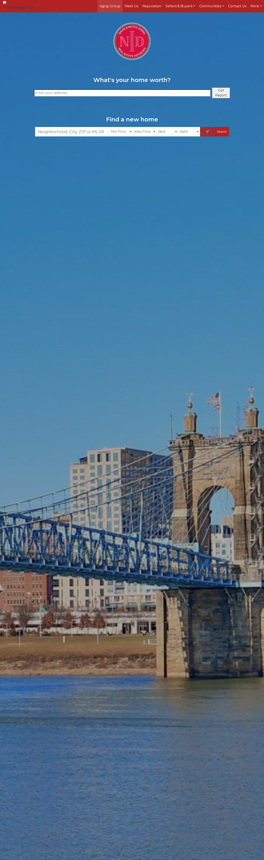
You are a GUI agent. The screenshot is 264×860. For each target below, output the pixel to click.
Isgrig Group (110, 6)
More (256, 8)
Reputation (151, 6)
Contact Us (237, 6)
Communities (212, 8)
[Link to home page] (21, 6)
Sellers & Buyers (180, 8)
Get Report (221, 92)
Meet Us (131, 6)
